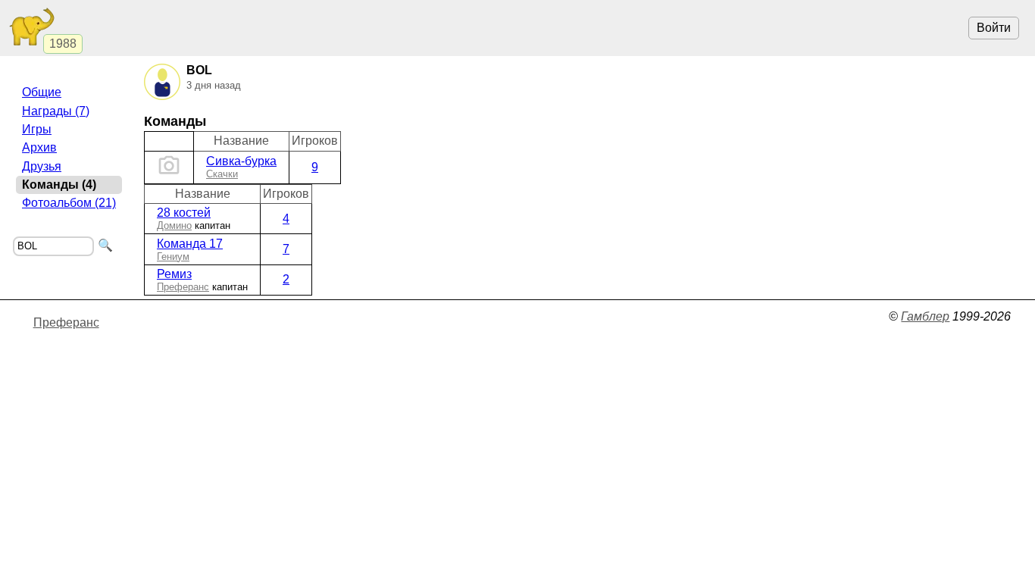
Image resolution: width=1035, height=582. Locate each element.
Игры (37, 129)
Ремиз (174, 274)
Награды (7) (55, 111)
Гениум (173, 256)
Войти (994, 27)
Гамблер (925, 316)
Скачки (222, 174)
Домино (174, 225)
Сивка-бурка (241, 161)
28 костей (184, 212)
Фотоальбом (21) (69, 202)
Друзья (41, 166)
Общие (41, 92)
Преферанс (183, 287)
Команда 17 (190, 243)
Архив (39, 147)
